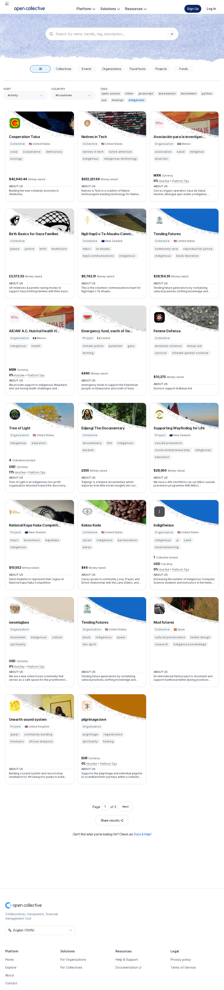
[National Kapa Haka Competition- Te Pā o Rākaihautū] (14, 511)
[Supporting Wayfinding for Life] (158, 414)
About (9, 975)
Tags (103, 89)
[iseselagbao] (14, 608)
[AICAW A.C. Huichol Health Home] (14, 317)
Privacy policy (181, 959)
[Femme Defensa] (158, 317)
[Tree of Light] (14, 414)
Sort (7, 89)
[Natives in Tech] (86, 123)
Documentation (127, 967)
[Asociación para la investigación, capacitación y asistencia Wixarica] (158, 123)
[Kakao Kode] (86, 511)
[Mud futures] (158, 608)
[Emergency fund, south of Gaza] (86, 317)
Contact (11, 983)
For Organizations (73, 959)
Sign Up (193, 8)
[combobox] (40, 930)
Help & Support (127, 959)
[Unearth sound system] (14, 706)
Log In (211, 8)
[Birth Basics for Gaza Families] (14, 220)
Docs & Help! (142, 834)
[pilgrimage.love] (86, 706)
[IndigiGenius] (158, 511)
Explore (10, 967)
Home (9, 959)
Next (125, 806)
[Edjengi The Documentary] (86, 414)
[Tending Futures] (158, 220)
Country (58, 89)
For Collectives (71, 967)
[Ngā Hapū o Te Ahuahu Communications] (86, 220)
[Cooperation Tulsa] (14, 123)
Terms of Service (183, 967)
